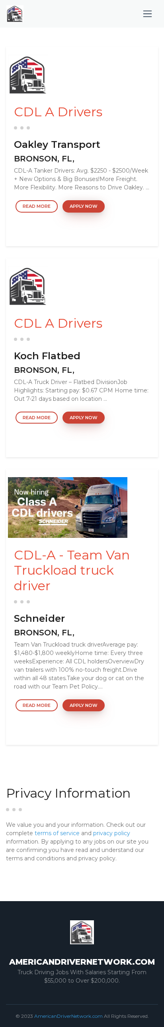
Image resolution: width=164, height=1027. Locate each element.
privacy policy (111, 833)
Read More (37, 206)
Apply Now (84, 206)
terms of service (57, 833)
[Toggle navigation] (147, 14)
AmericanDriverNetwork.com (68, 1016)
